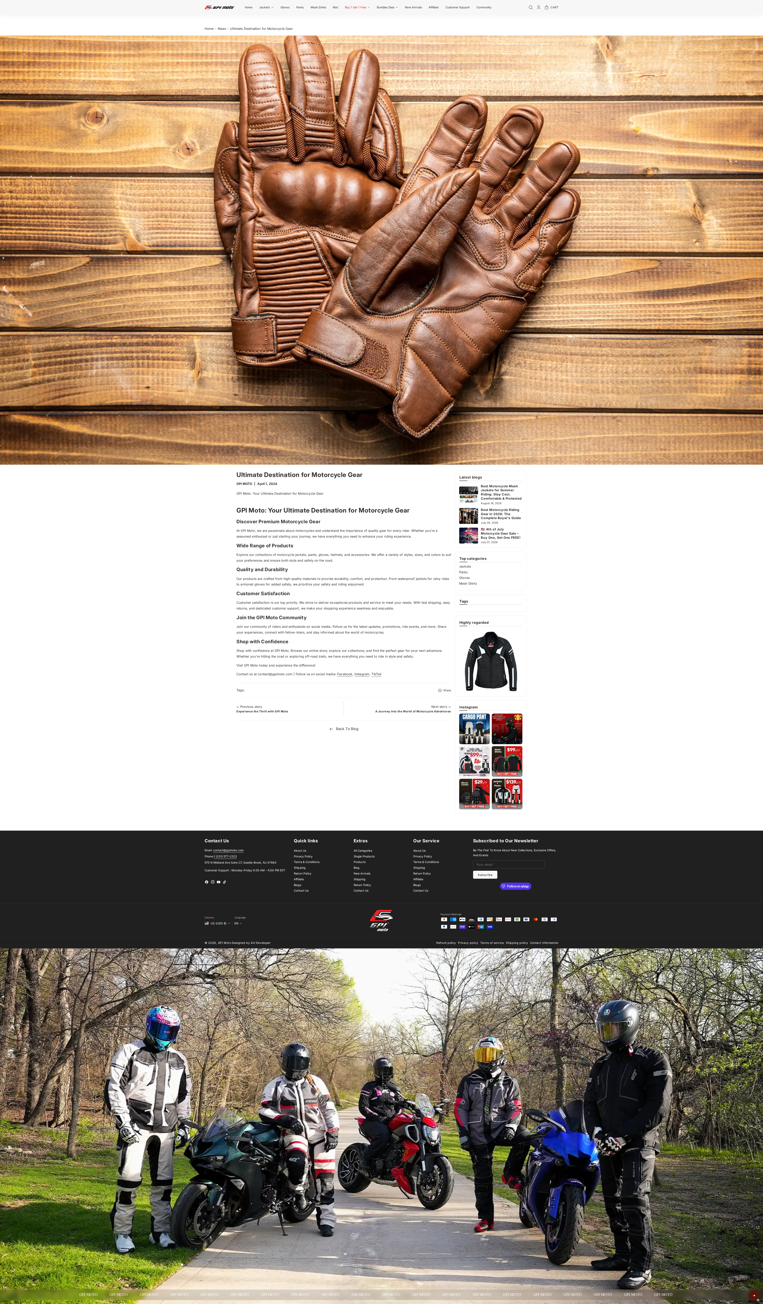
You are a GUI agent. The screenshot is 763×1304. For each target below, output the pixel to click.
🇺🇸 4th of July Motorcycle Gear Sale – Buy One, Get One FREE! (500, 533)
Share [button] (447, 690)
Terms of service (492, 942)
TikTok (376, 674)
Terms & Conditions (307, 862)
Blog (357, 867)
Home (209, 29)
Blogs (297, 885)
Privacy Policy (303, 856)
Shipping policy (517, 942)
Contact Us (301, 890)
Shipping (300, 867)
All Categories (363, 850)
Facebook (344, 674)
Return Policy (302, 873)
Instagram (361, 674)
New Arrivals (362, 873)
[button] (266, 7)
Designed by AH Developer (251, 942)
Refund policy (446, 942)
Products (360, 862)
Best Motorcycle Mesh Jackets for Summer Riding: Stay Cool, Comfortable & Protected (501, 492)
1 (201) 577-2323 (225, 856)
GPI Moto (224, 942)
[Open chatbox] (754, 1295)
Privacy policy (468, 942)
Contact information (544, 942)
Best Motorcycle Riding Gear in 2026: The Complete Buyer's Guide (501, 514)
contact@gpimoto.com (228, 850)
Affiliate (299, 879)
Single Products (364, 856)
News (222, 29)
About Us (300, 850)
